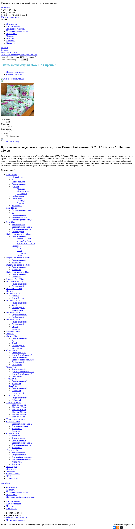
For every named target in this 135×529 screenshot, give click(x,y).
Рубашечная (17, 205)
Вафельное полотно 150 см (18, 234)
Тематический (18, 393)
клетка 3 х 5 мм (24, 239)
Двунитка (10, 471)
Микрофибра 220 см (15, 279)
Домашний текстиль (15, 29)
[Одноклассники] (117, 527)
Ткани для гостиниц (15, 419)
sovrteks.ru (5, 8)
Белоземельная (18, 182)
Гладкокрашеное (19, 236)
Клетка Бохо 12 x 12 (26, 243)
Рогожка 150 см (13, 331)
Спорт (20, 255)
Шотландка (11, 466)
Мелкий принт (23, 191)
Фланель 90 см (12, 450)
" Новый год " (18, 177)
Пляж (19, 250)
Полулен (10, 291)
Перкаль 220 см (13, 319)
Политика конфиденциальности (20, 497)
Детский (15, 296)
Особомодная (18, 196)
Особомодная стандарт (22, 210)
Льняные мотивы (19, 217)
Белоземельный (19, 353)
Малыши (21, 189)
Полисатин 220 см (14, 281)
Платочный (17, 364)
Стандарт (21, 203)
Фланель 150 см (13, 421)
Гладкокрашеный (19, 284)
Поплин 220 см (13, 300)
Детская (15, 186)
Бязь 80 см (11, 222)
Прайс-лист (11, 33)
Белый (14, 343)
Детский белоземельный (23, 360)
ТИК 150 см (11, 379)
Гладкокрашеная (19, 184)
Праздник (21, 253)
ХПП (8, 476)
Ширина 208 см (19, 412)
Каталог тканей (13, 26)
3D (13, 179)
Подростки (22, 194)
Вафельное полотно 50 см (18, 265)
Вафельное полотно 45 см (18, 258)
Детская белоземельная (22, 227)
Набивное (16, 246)
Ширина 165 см (19, 407)
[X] (121, 527)
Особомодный (18, 286)
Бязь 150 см (11, 175)
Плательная (17, 198)
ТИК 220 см (11, 386)
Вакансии (10, 43)
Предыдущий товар (15, 72)
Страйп (15, 326)
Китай (14, 305)
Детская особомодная (21, 229)
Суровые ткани (13, 474)
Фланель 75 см (12, 433)
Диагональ (11, 469)
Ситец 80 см (11, 350)
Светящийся (17, 310)
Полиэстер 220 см (14, 288)
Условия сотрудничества (17, 31)
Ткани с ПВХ (12, 478)
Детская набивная (20, 426)
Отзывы (10, 36)
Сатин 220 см (12, 336)
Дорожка (10, 334)
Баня (19, 248)
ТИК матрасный (13, 402)
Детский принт (18, 298)
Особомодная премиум (22, 220)
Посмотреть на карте (10, 17)
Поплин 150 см (13, 293)
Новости (10, 38)
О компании (11, 24)
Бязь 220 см (11, 208)
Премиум (21, 201)
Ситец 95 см (11, 367)
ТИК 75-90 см (12, 395)
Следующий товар (14, 74)
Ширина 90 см (18, 417)
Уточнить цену (12, 141)
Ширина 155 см (19, 405)
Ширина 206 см (19, 409)
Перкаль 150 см (13, 312)
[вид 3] (17, 115)
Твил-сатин (17, 348)
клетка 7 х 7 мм (24, 241)
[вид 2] (2, 81)
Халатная (16, 431)
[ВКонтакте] (114, 527)
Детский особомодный (22, 355)
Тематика (16, 329)
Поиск (24, 60)
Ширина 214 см (19, 414)
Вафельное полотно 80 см (18, 272)
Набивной (16, 383)
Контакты (10, 41)
